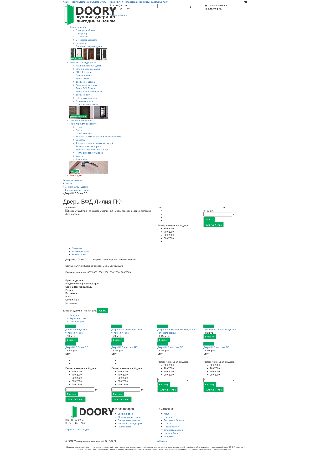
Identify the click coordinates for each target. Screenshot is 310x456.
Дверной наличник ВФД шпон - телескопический (127, 331)
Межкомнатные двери (129, 416)
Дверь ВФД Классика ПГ (170, 347)
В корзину (71, 339)
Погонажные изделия (129, 420)
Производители (116, 1)
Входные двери (126, 413)
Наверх (163, 441)
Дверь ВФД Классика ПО (216, 347)
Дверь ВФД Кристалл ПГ (124, 347)
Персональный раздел (77, 429)
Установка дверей (134, 1)
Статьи (103, 1)
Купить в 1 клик (75, 399)
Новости (74, 1)
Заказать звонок (118, 15)
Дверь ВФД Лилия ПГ (76, 347)
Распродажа (124, 426)
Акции (66, 1)
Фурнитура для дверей (130, 423)
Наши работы (151, 1)
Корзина (211, 5)
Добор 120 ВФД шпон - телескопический (77, 331)
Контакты (164, 1)
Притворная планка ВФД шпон (219, 329)
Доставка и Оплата (89, 1)
